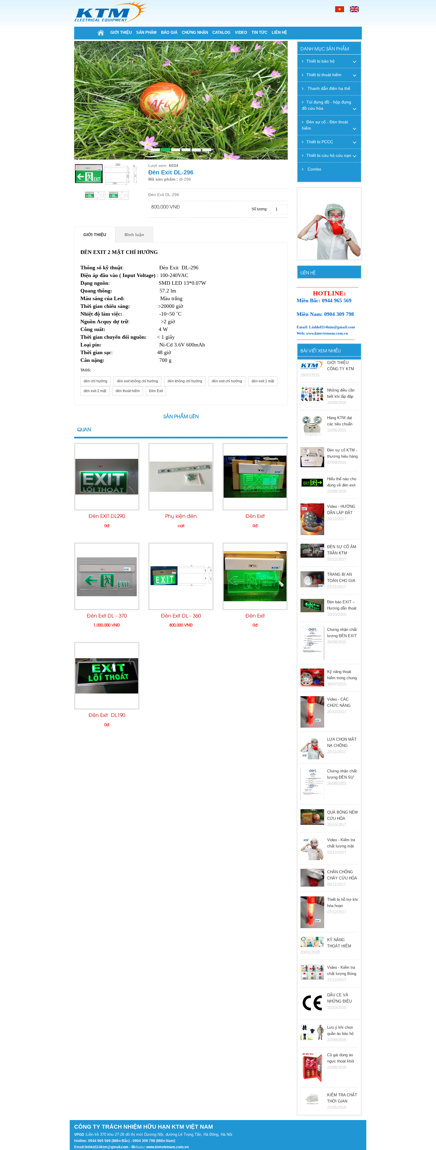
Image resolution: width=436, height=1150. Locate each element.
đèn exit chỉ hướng (227, 381)
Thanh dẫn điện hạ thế (328, 88)
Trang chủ (101, 33)
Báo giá (169, 32)
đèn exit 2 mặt (95, 391)
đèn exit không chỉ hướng (137, 381)
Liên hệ (279, 32)
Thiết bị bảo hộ (320, 61)
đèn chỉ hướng (95, 381)
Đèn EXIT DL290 (107, 516)
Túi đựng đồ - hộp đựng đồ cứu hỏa (326, 105)
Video (241, 32)
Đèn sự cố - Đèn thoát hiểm (325, 125)
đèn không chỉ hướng (185, 381)
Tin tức (259, 32)
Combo (313, 169)
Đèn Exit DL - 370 (107, 616)
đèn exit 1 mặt (263, 381)
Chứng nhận (195, 32)
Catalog (221, 32)
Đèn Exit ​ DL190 (107, 715)
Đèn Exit (156, 391)
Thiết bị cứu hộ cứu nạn (328, 155)
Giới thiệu (121, 32)
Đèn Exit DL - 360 (181, 616)
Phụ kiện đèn (181, 516)
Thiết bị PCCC (319, 141)
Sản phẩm (146, 32)
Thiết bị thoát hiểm (323, 74)
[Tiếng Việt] (340, 9)
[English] (354, 9)
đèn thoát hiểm (128, 391)
